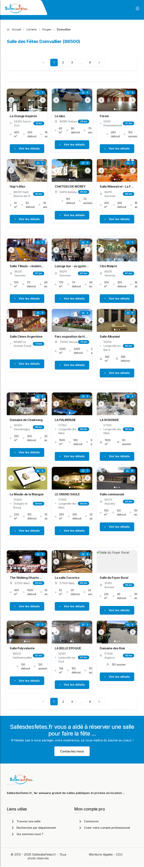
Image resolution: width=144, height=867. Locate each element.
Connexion (91, 821)
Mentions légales (101, 854)
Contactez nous (72, 751)
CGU (119, 854)
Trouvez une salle (28, 821)
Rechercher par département (36, 827)
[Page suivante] (100, 62)
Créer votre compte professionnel (107, 827)
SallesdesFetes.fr (44, 854)
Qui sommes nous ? (29, 834)
